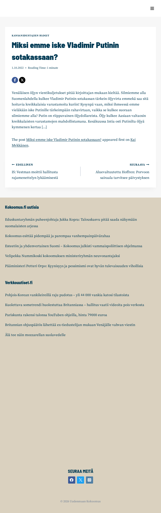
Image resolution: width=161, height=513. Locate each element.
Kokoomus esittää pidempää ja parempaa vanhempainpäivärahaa (57, 236)
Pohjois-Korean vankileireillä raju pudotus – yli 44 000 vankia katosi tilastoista (67, 295)
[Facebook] (15, 80)
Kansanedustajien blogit (30, 35)
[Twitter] (80, 480)
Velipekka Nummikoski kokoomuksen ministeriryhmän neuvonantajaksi (62, 256)
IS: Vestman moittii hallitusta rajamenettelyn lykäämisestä (35, 171)
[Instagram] (89, 480)
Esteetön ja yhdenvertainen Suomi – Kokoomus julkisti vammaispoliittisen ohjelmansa (73, 246)
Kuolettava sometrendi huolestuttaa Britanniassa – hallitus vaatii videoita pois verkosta (74, 305)
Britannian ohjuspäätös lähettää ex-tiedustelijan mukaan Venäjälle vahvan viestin (70, 325)
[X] (22, 80)
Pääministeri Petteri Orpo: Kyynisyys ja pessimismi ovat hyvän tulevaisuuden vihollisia (74, 266)
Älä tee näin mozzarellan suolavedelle (35, 335)
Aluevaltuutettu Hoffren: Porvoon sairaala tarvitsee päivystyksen (122, 171)
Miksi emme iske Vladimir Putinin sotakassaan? (63, 139)
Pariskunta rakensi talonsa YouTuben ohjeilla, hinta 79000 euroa (56, 315)
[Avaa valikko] (152, 8)
